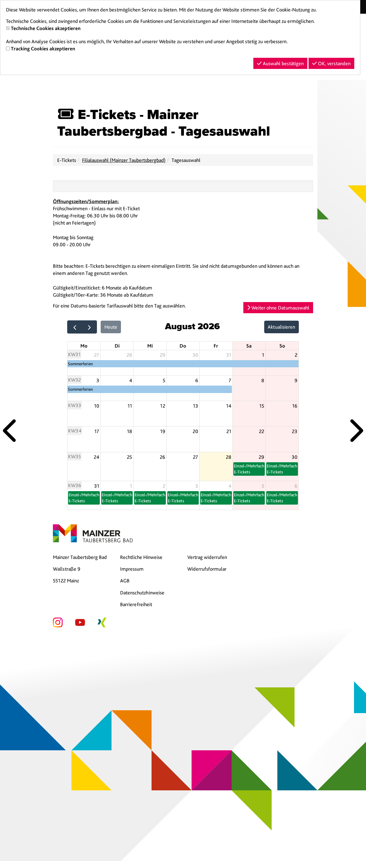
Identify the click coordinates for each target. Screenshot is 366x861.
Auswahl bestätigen (283, 63)
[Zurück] (11, 430)
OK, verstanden (334, 63)
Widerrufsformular (206, 569)
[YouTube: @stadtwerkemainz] (80, 622)
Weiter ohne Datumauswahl (279, 308)
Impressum (132, 569)
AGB (125, 581)
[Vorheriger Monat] (74, 327)
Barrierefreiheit (136, 604)
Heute (110, 327)
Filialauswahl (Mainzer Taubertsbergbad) (124, 160)
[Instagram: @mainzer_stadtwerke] (58, 622)
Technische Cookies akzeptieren (46, 28)
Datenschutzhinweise (142, 593)
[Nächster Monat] (89, 327)
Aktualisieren (281, 327)
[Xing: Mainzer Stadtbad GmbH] (102, 622)
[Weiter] (355, 430)
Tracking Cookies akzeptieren (43, 48)
